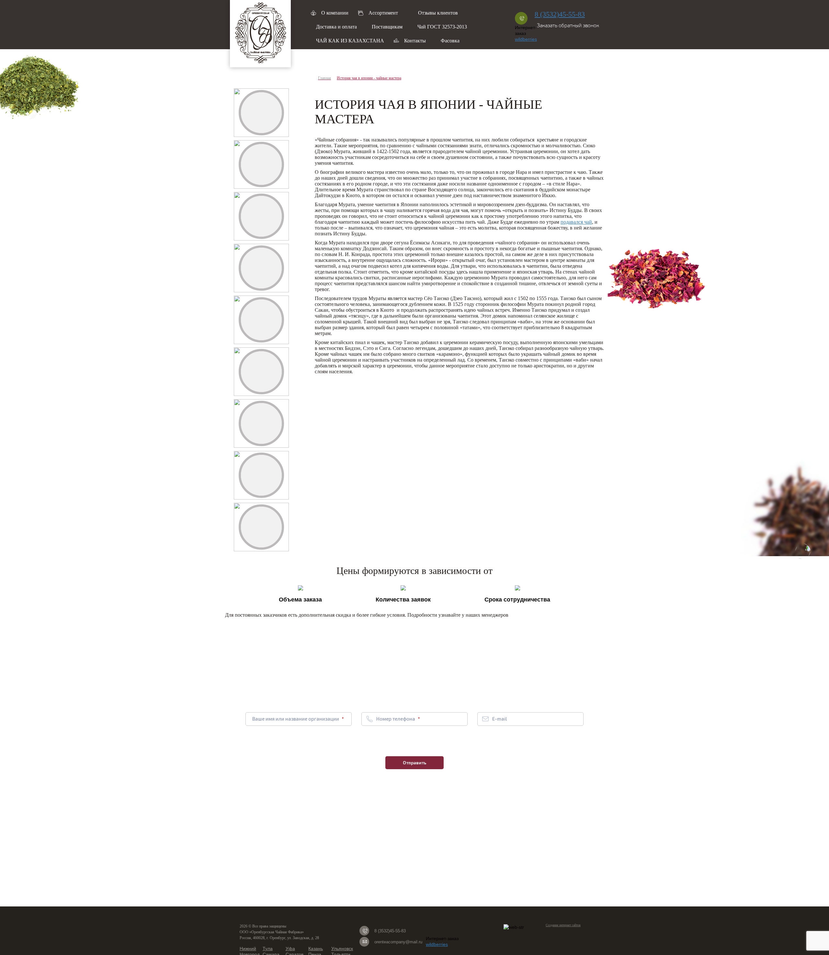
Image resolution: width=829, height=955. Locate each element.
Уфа (290, 948)
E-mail (499, 719)
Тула (268, 948)
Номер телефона (396, 719)
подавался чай (576, 222)
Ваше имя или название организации (296, 719)
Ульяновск (342, 948)
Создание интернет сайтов (563, 925)
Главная (324, 78)
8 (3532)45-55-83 (560, 14)
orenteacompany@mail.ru (398, 941)
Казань (315, 948)
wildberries (526, 39)
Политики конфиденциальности (475, 743)
